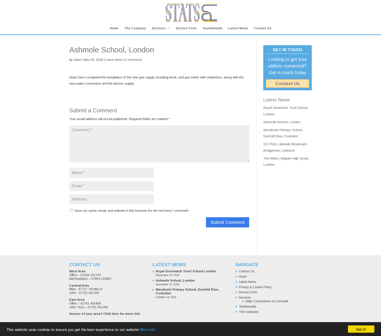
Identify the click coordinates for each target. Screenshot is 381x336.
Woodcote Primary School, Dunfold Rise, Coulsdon (187, 291)
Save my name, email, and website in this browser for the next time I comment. (132, 210)
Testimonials (212, 28)
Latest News (238, 28)
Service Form (186, 28)
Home (114, 28)
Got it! (361, 329)
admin (77, 59)
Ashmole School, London (282, 122)
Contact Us (262, 28)
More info (147, 329)
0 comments (133, 59)
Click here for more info (121, 314)
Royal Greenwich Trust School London (186, 271)
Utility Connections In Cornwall (266, 301)
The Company (135, 28)
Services (159, 28)
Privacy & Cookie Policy (255, 287)
